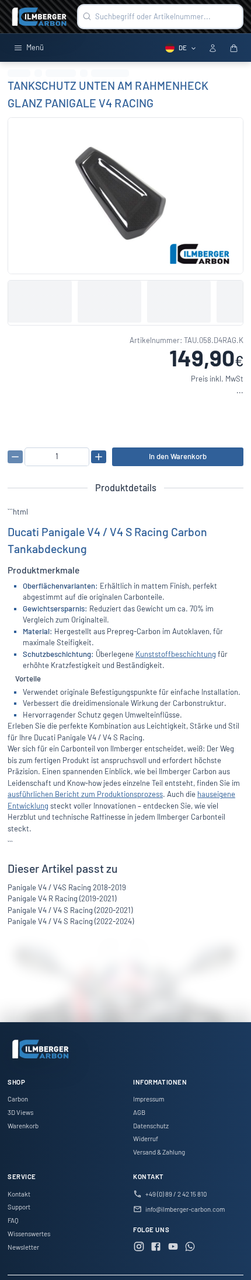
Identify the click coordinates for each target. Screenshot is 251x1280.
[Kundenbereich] (212, 48)
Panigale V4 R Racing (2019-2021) (62, 898)
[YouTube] (173, 1247)
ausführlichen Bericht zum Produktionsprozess (85, 794)
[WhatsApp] (190, 1247)
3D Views (20, 1112)
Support (19, 1207)
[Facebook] (156, 1247)
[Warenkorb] (233, 48)
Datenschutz (151, 1125)
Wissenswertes (29, 1233)
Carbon (18, 1099)
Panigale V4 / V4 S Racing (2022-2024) (71, 921)
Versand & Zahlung (159, 1152)
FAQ (13, 1220)
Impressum (148, 1099)
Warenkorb (23, 1125)
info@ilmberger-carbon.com (185, 1209)
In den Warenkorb (178, 456)
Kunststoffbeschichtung (175, 654)
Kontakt (19, 1194)
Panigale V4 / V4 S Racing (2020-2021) (70, 910)
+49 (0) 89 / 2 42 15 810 (176, 1194)
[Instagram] (139, 1247)
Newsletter (23, 1247)
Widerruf (145, 1138)
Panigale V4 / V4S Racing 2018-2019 (67, 887)
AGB (139, 1112)
